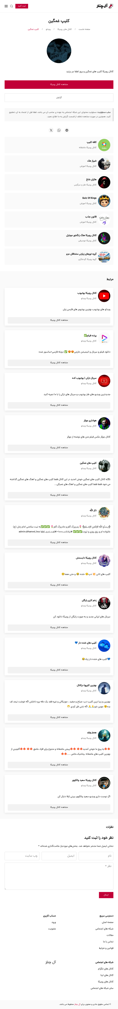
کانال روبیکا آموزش (88, 166)
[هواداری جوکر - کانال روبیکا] (104, 423)
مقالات (110, 935)
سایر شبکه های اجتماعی (102, 988)
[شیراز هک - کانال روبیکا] (104, 164)
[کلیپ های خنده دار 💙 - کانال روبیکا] (104, 646)
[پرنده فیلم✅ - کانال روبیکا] (104, 338)
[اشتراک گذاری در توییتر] (51, 130)
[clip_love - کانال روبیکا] (104, 736)
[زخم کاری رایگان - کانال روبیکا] (104, 603)
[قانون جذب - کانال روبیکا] (104, 220)
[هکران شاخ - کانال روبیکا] (104, 182)
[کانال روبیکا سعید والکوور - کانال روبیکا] (104, 783)
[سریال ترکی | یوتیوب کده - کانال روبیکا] (104, 381)
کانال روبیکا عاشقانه (87, 147)
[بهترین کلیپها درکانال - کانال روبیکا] (104, 688)
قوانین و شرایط (106, 948)
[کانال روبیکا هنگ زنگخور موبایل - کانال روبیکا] (104, 238)
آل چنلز (50, 962)
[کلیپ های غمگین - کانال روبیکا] (104, 466)
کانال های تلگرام (105, 969)
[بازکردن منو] (6, 6)
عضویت (52, 929)
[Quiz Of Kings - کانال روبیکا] (104, 201)
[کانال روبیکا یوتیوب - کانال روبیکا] (104, 296)
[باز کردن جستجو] (11, 6)
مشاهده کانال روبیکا (59, 84)
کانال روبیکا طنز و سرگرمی (85, 185)
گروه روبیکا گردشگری (87, 259)
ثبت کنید (22, 6)
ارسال (106, 895)
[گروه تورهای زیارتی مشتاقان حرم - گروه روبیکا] (104, 257)
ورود (53, 922)
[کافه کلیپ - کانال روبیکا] (104, 145)
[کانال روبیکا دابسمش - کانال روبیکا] (104, 561)
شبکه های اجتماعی (104, 929)
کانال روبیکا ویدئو (88, 298)
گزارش (59, 97)
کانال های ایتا (106, 975)
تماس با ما (108, 942)
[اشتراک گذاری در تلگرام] (67, 130)
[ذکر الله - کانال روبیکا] (104, 513)
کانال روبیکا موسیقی (87, 240)
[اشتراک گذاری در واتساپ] (59, 130)
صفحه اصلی (107, 922)
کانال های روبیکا (105, 982)
